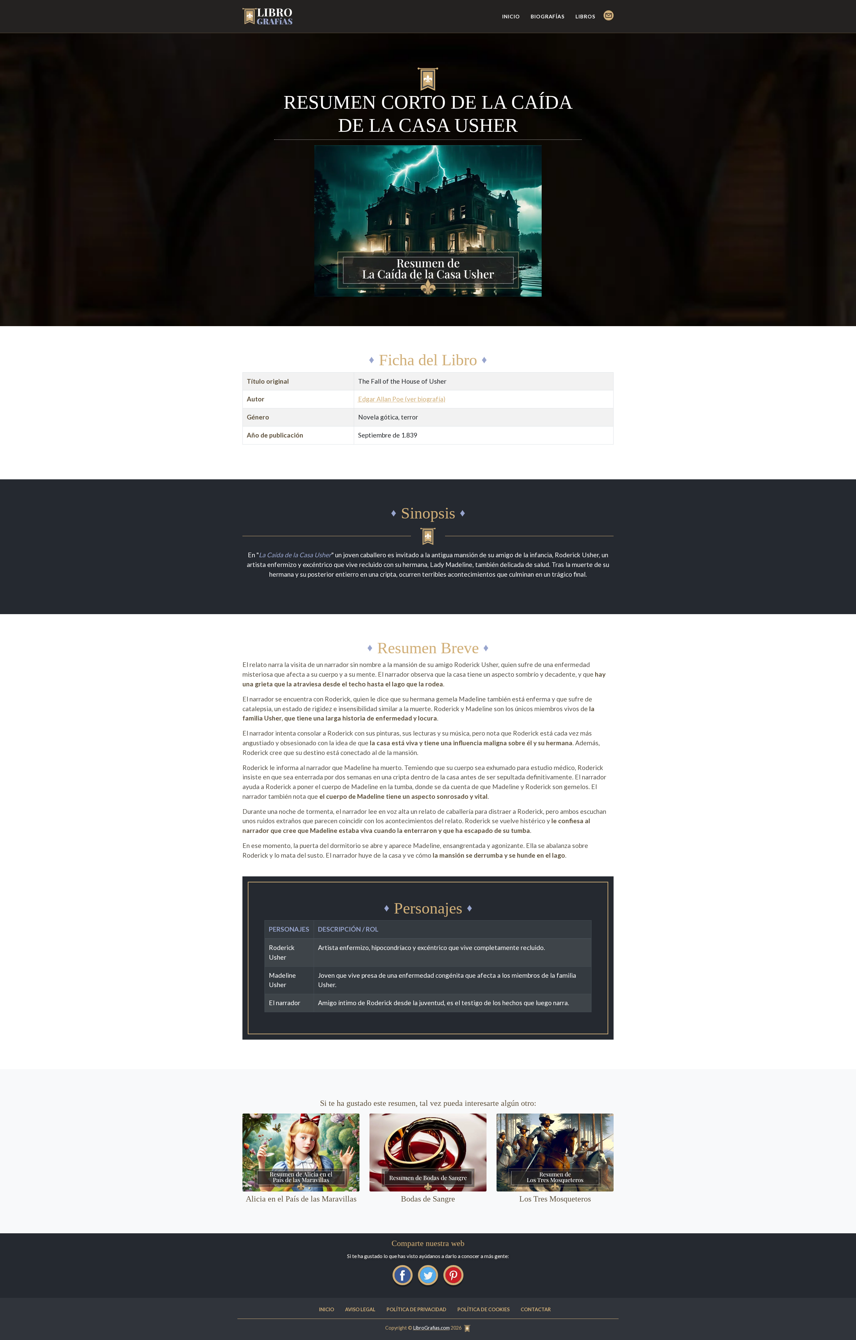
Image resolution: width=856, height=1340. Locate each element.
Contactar (536, 1309)
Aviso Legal (360, 1309)
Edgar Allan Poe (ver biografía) (401, 399)
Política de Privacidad (416, 1309)
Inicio (511, 16)
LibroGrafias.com (431, 1328)
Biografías (548, 16)
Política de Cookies (483, 1309)
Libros (585, 16)
